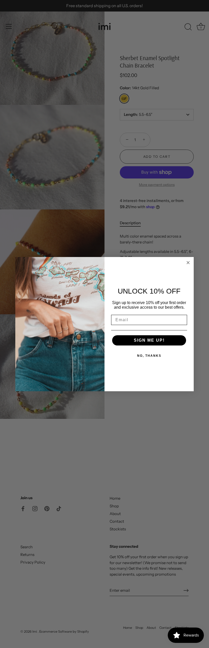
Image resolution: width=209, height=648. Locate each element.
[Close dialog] (188, 263)
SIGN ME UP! (149, 340)
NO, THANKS (149, 355)
